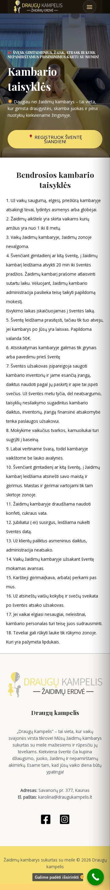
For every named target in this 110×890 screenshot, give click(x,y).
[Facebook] (45, 819)
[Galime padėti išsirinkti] (95, 877)
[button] (89, 6)
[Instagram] (64, 819)
